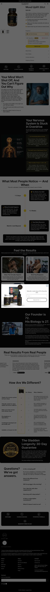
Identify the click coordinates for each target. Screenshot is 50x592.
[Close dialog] (47, 286)
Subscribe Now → (37, 299)
